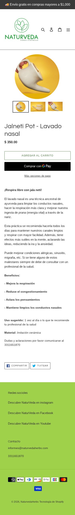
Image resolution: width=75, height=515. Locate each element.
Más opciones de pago (37, 175)
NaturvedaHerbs (30, 501)
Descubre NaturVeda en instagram (30, 402)
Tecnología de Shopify (51, 501)
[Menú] (68, 29)
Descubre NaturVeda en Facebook (30, 413)
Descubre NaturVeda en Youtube (29, 423)
